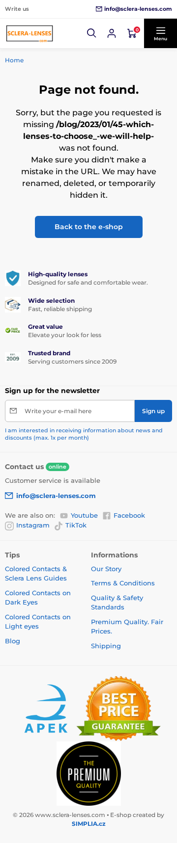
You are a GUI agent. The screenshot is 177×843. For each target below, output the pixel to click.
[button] (92, 33)
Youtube (84, 515)
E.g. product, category (63, 57)
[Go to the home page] (29, 33)
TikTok (76, 525)
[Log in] (111, 33)
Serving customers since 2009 (72, 361)
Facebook (129, 515)
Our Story (106, 569)
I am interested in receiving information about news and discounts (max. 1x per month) (84, 434)
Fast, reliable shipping (60, 309)
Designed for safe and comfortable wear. (88, 282)
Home (14, 60)
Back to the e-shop (89, 226)
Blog (12, 641)
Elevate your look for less (64, 335)
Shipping (106, 646)
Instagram (33, 525)
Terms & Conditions (123, 583)
